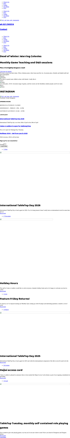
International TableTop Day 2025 (12, 119)
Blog (4, 3)
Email (2, 144)
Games (5, 5)
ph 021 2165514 (7, 24)
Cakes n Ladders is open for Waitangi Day (15, 126)
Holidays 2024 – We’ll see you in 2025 (13, 133)
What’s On (6, 2)
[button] (3, 437)
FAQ (4, 8)
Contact (3, 29)
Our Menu (6, 6)
